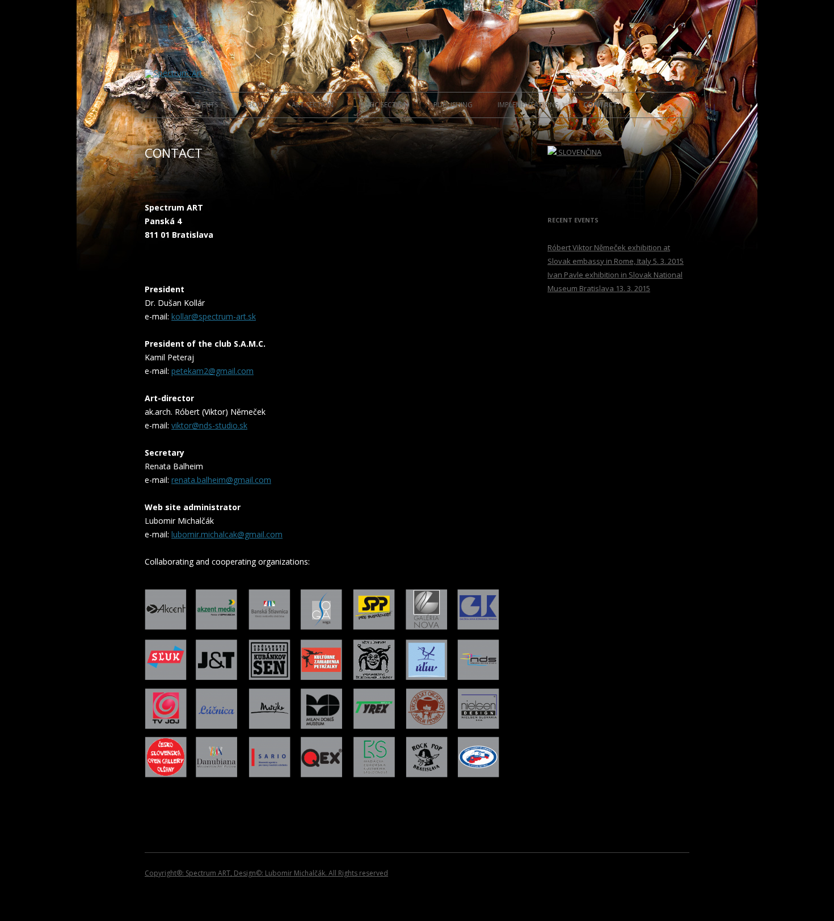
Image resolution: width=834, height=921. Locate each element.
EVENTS (206, 105)
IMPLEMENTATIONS (528, 105)
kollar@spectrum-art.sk (213, 316)
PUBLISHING (453, 105)
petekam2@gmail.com (212, 370)
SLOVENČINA (579, 152)
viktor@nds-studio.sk (209, 425)
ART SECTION (313, 105)
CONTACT (600, 105)
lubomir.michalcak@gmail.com (227, 534)
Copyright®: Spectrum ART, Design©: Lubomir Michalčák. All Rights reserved (266, 873)
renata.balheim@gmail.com (221, 479)
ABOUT (255, 105)
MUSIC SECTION (383, 105)
